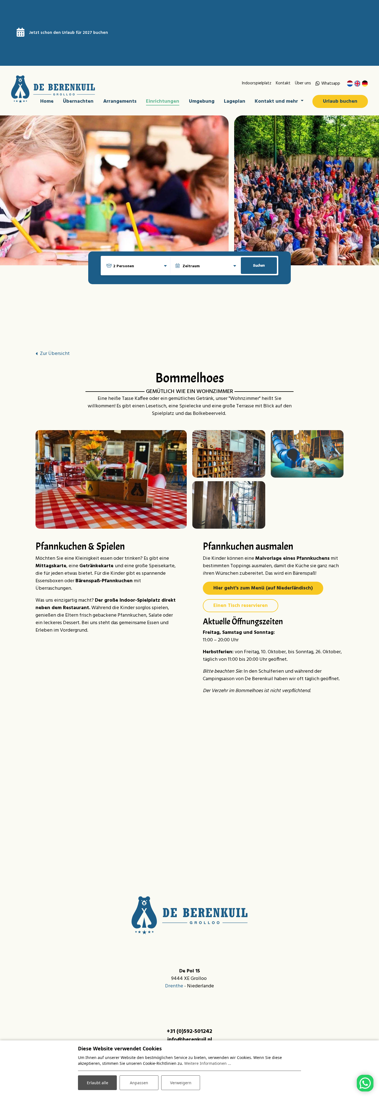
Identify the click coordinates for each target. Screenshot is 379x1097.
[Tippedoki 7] (228, 505)
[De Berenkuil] (53, 89)
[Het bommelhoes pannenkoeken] (111, 479)
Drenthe (174, 986)
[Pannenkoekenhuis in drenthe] (228, 454)
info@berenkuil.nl (189, 1039)
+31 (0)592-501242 (189, 1031)
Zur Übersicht (55, 353)
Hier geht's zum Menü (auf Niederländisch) (263, 588)
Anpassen (139, 1082)
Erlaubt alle (97, 1082)
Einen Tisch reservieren (240, 606)
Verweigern (180, 1082)
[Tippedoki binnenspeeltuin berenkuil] (307, 454)
